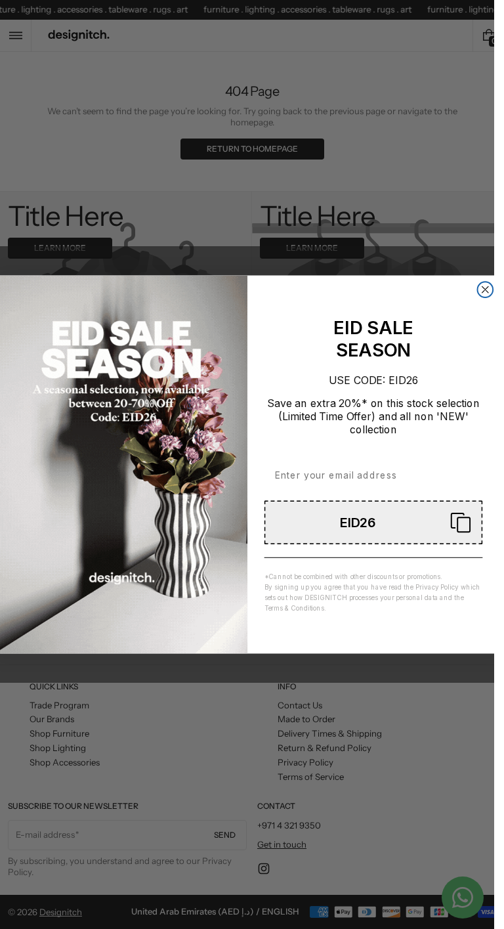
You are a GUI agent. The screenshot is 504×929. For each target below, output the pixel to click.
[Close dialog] (485, 289)
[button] (373, 522)
